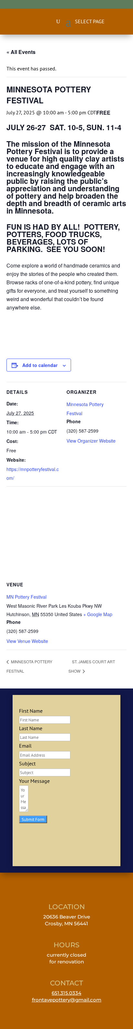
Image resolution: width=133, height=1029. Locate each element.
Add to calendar (39, 365)
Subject (27, 763)
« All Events (21, 52)
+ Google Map (97, 614)
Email (25, 745)
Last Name (30, 728)
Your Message (34, 781)
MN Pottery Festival (26, 596)
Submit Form (33, 819)
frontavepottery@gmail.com (66, 1000)
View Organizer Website (91, 440)
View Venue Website (27, 641)
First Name (31, 711)
